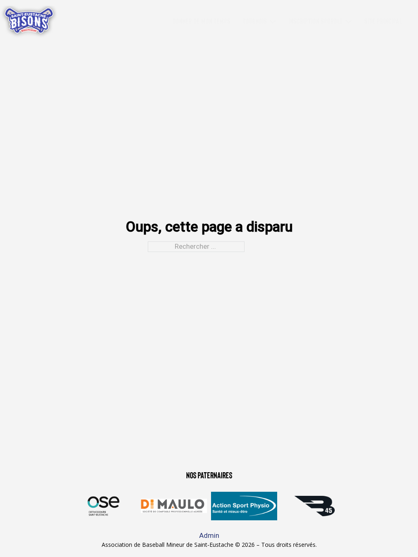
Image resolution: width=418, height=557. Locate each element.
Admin (209, 535)
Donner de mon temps (202, 21)
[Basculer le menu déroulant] (272, 21)
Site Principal (383, 21)
